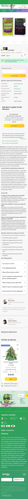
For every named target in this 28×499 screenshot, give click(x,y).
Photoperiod (17, 88)
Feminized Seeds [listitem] (4, 10)
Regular (16, 86)
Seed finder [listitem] (23, 10)
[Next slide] (27, 49)
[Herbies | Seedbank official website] (8, 6)
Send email (14, 76)
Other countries (7, 430)
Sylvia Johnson (12, 321)
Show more (23, 138)
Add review (14, 126)
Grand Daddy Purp (18, 83)
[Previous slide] (1, 49)
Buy (11, 379)
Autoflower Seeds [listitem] (11, 10)
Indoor (20, 91)
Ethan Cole (11, 300)
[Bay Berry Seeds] (14, 26)
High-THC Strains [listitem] (18, 10)
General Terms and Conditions (23, 402)
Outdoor (16, 91)
